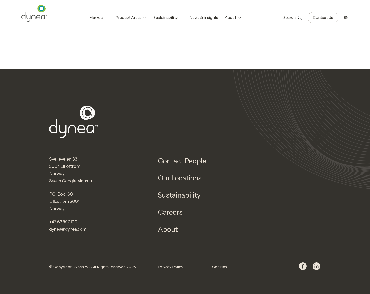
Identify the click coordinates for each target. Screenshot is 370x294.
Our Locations (180, 178)
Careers (170, 212)
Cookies (219, 266)
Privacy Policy (170, 266)
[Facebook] (302, 267)
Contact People (182, 161)
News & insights (203, 17)
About (168, 229)
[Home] (34, 13)
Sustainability (179, 195)
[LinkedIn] (316, 267)
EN (346, 17)
